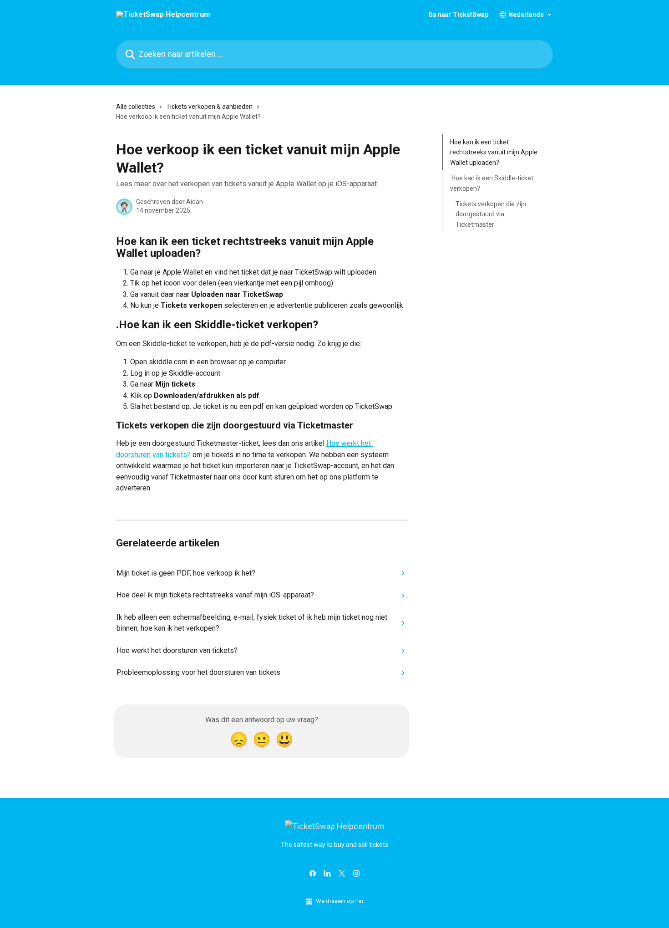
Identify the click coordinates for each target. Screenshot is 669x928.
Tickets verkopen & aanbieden (209, 106)
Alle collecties (135, 106)
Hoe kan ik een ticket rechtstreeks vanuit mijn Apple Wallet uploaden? (493, 152)
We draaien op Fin (339, 900)
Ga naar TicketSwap (458, 14)
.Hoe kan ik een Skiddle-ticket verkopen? (491, 183)
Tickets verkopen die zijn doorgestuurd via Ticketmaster (491, 214)
